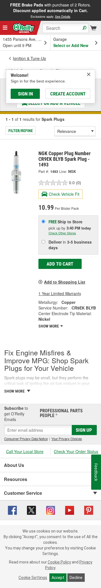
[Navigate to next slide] (99, 10)
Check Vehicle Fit (64, 194)
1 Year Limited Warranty (59, 293)
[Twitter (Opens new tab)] (31, 509)
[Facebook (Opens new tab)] (12, 509)
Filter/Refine (20, 130)
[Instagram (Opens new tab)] (50, 509)
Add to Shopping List (64, 282)
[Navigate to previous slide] (1, 10)
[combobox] (65, 28)
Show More (49, 326)
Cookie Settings (33, 577)
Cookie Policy (59, 562)
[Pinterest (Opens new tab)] (88, 509)
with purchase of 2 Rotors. (50, 10)
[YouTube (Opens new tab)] (69, 509)
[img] (88, 74)
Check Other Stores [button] (62, 233)
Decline (76, 577)
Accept (58, 577)
